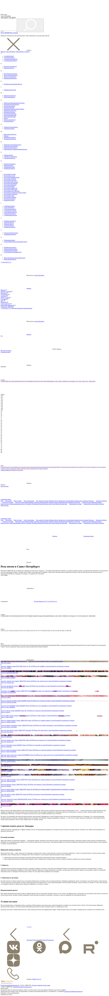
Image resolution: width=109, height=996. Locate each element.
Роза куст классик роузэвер (8, 702)
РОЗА (3, 33)
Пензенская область (10, 164)
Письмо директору (37, 985)
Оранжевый (64, 467)
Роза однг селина (6, 663)
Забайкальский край (10, 90)
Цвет (2, 465)
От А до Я (48, 601)
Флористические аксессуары (46, 504)
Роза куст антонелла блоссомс (9, 672)
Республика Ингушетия (11, 182)
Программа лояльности (8, 305)
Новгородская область (10, 148)
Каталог (3, 290)
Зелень (57, 502)
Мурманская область (10, 139)
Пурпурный (79, 467)
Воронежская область (10, 78)
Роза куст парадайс (6, 746)
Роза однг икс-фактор (7, 687)
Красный (41, 467)
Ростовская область (9, 198)
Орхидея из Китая (87, 502)
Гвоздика (91, 501)
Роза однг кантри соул (7, 741)
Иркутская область (9, 97)
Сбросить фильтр (6, 470)
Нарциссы (71, 502)
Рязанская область (9, 200)
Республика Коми (9, 186)
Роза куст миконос (6, 776)
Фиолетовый (39, 468)
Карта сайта (46, 985)
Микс (59, 467)
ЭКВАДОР (84, 381)
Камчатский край (9, 107)
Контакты (4, 293)
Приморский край (9, 167)
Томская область (9, 224)
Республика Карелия (10, 185)
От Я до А (54, 601)
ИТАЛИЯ (12, 381)
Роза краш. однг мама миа (8, 692)
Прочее (99, 502)
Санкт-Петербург (10, 51)
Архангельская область (11, 59)
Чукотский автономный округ (13, 252)
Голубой (12, 467)
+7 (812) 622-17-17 (6, 262)
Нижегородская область (11, 146)
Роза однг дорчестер (6, 801)
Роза (2, 501)
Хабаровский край (9, 240)
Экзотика (101, 504)
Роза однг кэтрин (6, 697)
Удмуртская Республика (11, 233)
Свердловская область (10, 212)
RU (2, 336)
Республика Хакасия (10, 197)
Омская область (8, 155)
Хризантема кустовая (75, 504)
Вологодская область (10, 77)
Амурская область (9, 57)
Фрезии (57, 504)
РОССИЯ (78, 381)
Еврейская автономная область (13, 84)
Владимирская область (10, 73)
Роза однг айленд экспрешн (9, 727)
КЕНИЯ (17, 381)
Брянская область (9, 68)
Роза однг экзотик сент (7, 682)
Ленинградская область (11, 127)
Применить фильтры (17, 470)
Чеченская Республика (10, 249)
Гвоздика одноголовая (21, 502)
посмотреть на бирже (57, 661)
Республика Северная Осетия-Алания (15, 192)
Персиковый (72, 467)
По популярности (39, 601)
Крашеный (47, 467)
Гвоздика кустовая (7, 502)
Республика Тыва (9, 195)
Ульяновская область (10, 234)
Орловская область (9, 158)
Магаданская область (10, 134)
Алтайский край (9, 56)
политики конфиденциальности (73, 991)
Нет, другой (12, 17)
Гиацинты (37, 502)
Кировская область (9, 112)
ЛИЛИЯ (7, 33)
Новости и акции (6, 291)
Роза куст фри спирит (7, 717)
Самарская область (9, 206)
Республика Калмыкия (10, 183)
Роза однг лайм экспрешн (8, 781)
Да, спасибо (4, 17)
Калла (56, 501)
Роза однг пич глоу (6, 766)
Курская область (9, 121)
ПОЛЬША (72, 381)
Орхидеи (77, 502)
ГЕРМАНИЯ (5, 381)
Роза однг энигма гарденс (8, 761)
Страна (3, 380)
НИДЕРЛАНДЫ (38, 381)
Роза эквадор (40, 501)
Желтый (17, 467)
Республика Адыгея (10, 174)
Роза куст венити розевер (8, 677)
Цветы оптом (4, 486)
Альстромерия (70, 501)
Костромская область (10, 113)
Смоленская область (10, 213)
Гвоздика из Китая (101, 501)
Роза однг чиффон (6, 668)
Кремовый (54, 467)
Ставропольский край (10, 215)
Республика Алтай (9, 176)
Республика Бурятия (10, 179)
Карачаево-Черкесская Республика (14, 109)
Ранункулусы (5, 504)
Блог (2, 300)
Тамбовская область (10, 221)
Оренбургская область (10, 156)
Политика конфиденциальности (10, 985)
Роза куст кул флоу (6, 805)
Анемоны (85, 501)
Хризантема (63, 504)
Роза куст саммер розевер (8, 722)
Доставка (3, 296)
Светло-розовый (101, 467)
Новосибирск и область (23, 51)
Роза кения (8, 501)
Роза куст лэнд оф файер (8, 707)
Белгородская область (10, 66)
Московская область (10, 137)
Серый (3, 468)
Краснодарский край (10, 115)
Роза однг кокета (5, 796)
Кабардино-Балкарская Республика (14, 103)
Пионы (95, 502)
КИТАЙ (22, 381)
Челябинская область (10, 247)
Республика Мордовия (10, 189)
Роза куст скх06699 (6, 771)
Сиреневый (12, 468)
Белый (3, 467)
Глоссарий (4, 299)
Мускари (65, 502)
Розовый (93, 467)
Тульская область (9, 225)
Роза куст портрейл (6, 737)
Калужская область (9, 106)
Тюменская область (9, 227)
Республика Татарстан (10, 194)
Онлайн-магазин (27, 308)
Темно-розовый (30, 468)
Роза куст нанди (5, 712)
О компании (4, 294)
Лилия (61, 502)
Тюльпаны (35, 504)
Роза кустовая (14, 33)
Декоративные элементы (47, 502)
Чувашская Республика (11, 250)
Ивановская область (10, 95)
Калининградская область (11, 104)
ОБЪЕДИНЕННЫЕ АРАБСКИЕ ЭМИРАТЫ (56, 381)
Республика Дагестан (10, 180)
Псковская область (9, 168)
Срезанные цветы (6, 499)
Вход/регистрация (17, 308)
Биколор (7, 467)
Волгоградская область (10, 75)
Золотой (28, 467)
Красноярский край (9, 116)
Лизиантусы (62, 501)
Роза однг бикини (6, 786)
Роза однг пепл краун (7, 732)
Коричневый (34, 467)
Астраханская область (10, 60)
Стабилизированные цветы (17, 504)
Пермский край (8, 165)
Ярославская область (10, 259)
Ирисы (52, 501)
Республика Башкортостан (11, 177)
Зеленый (23, 467)
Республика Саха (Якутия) (12, 191)
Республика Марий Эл (10, 188)
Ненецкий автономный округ (12, 144)
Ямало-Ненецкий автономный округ (15, 258)
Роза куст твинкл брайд (7, 791)
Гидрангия (47, 501)
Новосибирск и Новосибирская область (15, 149)
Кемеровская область (10, 110)
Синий (7, 468)
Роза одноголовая (29, 501)
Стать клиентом (5, 303)
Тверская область (9, 222)
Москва (3, 51)
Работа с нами (5, 297)
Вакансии (4, 302)
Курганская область (9, 119)
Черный (45, 468)
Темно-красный (21, 468)
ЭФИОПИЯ (91, 381)
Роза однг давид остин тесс (9, 756)
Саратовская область (10, 209)
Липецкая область (9, 128)
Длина (2, 394)
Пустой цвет (87, 467)
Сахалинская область (10, 210)
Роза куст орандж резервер (8, 751)
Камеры (29, 288)
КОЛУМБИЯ (29, 381)
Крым (5, 118)
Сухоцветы (28, 504)
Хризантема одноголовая (91, 504)
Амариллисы (79, 501)
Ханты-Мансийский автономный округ (15, 241)
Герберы (31, 502)
